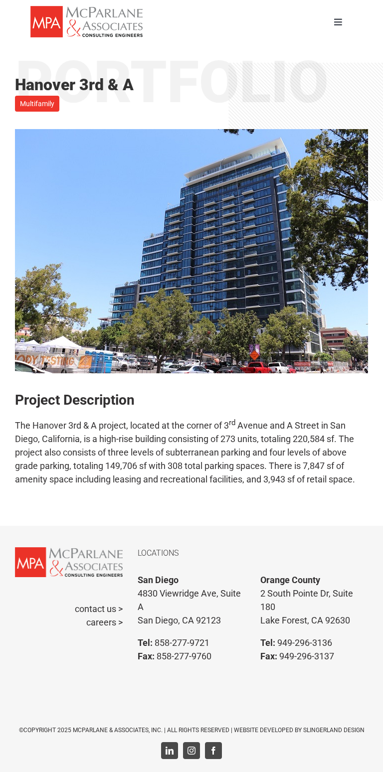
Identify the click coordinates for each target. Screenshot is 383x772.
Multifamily (37, 104)
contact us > (99, 609)
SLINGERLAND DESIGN (334, 730)
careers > (104, 622)
